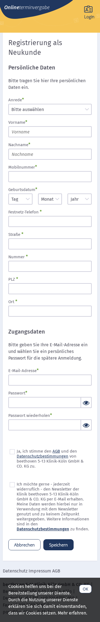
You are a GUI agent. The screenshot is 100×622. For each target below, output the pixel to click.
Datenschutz (15, 571)
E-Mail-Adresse (22, 370)
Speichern (58, 545)
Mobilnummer (21, 167)
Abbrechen (24, 545)
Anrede (15, 99)
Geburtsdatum (21, 189)
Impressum (40, 571)
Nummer (17, 256)
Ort (11, 301)
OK (85, 589)
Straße (14, 234)
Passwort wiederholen (29, 415)
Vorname (16, 122)
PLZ (12, 279)
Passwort (16, 393)
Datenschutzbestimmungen (42, 456)
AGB (56, 451)
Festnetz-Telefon (24, 212)
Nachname (18, 144)
